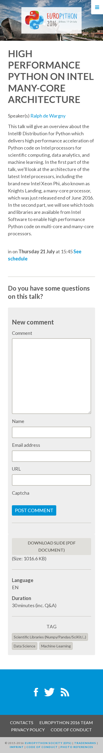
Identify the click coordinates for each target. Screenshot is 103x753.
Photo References (76, 747)
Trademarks (85, 743)
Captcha (20, 493)
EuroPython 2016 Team (66, 722)
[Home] (51, 20)
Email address (26, 445)
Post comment (34, 510)
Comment (22, 333)
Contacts (21, 722)
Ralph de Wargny (47, 116)
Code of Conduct (71, 729)
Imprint (17, 747)
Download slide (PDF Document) (52, 546)
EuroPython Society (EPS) (48, 743)
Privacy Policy (28, 729)
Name (18, 421)
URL (16, 469)
